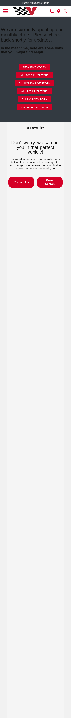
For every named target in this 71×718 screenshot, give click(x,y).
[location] (58, 11)
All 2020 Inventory (34, 75)
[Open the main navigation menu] (5, 11)
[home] (25, 11)
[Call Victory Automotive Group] (51, 11)
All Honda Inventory (34, 83)
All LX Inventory (34, 99)
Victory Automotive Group (35, 3)
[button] (21, 182)
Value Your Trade (34, 107)
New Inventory (34, 67)
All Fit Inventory (34, 91)
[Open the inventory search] (65, 11)
